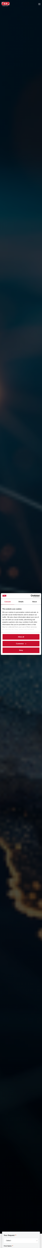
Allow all (21, 637)
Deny (21, 650)
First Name (8, 1246)
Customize (20, 643)
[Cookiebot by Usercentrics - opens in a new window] (31, 596)
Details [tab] (21, 602)
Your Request (9, 1235)
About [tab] (34, 602)
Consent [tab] (7, 602)
